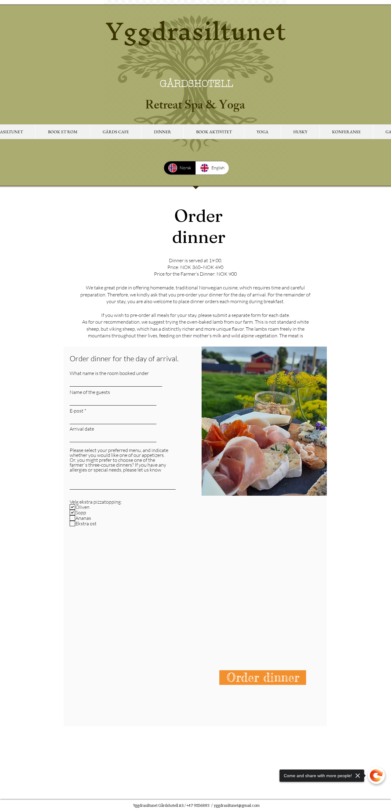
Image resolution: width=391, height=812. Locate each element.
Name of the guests (90, 392)
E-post (76, 410)
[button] (115, 131)
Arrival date (82, 428)
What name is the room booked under (109, 373)
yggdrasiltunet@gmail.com (237, 805)
